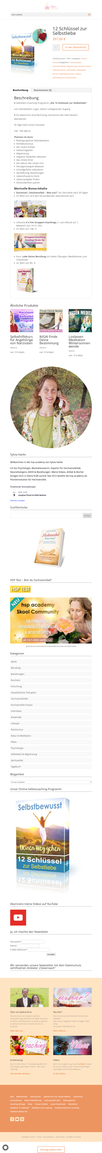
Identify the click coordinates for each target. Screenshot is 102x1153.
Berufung (16, 667)
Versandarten (16, 1100)
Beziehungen (17, 673)
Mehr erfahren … (60, 1031)
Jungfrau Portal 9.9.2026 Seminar (32, 495)
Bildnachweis (21, 1097)
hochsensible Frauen (22, 704)
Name (13, 945)
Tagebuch (16, 766)
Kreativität (16, 717)
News (14, 741)
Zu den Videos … (60, 1073)
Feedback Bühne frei (18, 1112)
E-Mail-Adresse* (18, 949)
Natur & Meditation (21, 735)
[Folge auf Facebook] (12, 1119)
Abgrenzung (72, 66)
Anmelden (51, 954)
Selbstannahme (59, 70)
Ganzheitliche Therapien (23, 692)
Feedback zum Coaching (42, 1108)
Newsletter (73, 1104)
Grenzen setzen (84, 66)
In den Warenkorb (75, 47)
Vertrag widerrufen (52, 1100)
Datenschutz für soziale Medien (57, 1097)
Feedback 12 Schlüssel (19, 1108)
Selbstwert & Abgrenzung (24, 754)
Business (15, 680)
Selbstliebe (71, 70)
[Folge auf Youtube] (17, 1119)
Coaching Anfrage (17, 1104)
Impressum (78, 1097)
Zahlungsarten (69, 1100)
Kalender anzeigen (17, 500)
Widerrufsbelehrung (33, 1100)
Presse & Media (41, 1104)
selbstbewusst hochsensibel (64, 77)
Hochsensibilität (59, 66)
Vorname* (15, 941)
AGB (12, 1097)
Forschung (16, 686)
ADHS (14, 661)
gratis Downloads (58, 1104)
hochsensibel (75, 62)
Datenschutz (35, 1097)
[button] (45, 30)
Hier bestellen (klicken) (20, 1073)
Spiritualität (17, 760)
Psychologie (17, 748)
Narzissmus (17, 729)
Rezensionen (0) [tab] (43, 90)
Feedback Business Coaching (67, 1108)
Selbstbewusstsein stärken (70, 74)
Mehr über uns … (17, 1031)
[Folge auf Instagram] (22, 1119)
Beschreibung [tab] (20, 90)
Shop (30, 1104)
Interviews (16, 710)
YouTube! (81, 1064)
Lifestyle (15, 723)
